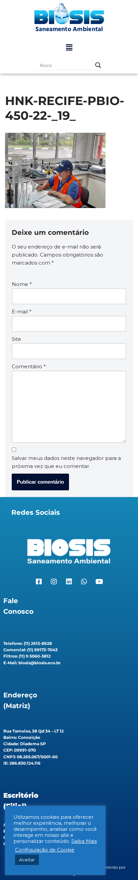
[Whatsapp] (84, 581)
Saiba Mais (84, 841)
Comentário (29, 366)
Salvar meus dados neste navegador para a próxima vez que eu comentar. (66, 462)
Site (16, 339)
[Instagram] (54, 581)
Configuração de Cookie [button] (44, 850)
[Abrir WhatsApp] (121, 863)
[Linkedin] (69, 581)
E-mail (21, 311)
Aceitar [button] (27, 859)
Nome (22, 284)
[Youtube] (99, 581)
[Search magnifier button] (98, 65)
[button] (69, 47)
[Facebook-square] (39, 581)
